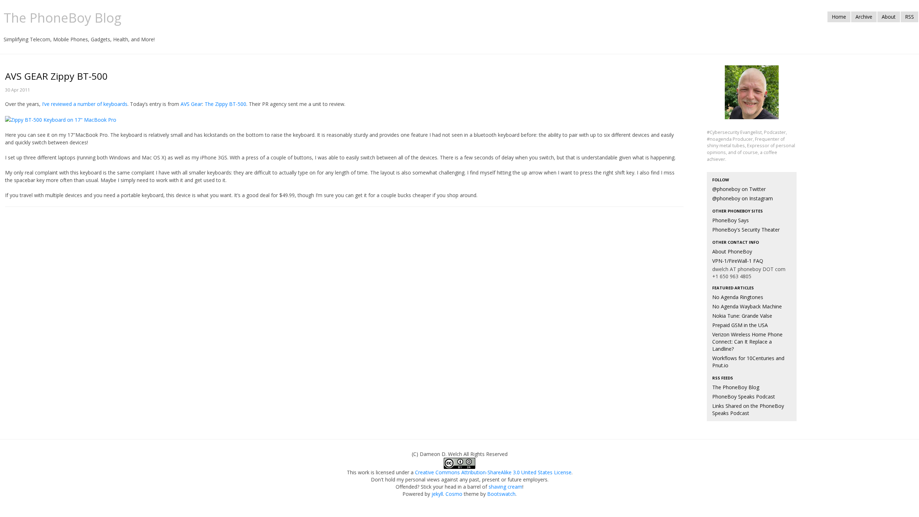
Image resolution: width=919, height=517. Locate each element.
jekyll (437, 493)
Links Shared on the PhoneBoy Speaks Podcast (748, 409)
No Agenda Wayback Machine (747, 306)
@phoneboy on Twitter (739, 189)
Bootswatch (501, 493)
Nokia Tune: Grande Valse (742, 315)
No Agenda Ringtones (737, 297)
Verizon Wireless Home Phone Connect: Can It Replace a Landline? (747, 341)
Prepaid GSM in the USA (740, 325)
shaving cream (505, 486)
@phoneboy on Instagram (742, 198)
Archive (863, 16)
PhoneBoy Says (730, 220)
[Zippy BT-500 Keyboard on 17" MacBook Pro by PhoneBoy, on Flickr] (60, 119)
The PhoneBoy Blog (735, 387)
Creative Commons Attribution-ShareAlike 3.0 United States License (493, 472)
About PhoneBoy (732, 251)
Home (839, 16)
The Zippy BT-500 (225, 104)
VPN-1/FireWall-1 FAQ (737, 260)
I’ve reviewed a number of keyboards (84, 104)
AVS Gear (191, 104)
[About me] (752, 96)
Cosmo (453, 493)
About (889, 16)
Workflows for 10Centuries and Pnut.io (748, 362)
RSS (909, 16)
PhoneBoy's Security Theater (746, 229)
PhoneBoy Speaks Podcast (743, 396)
